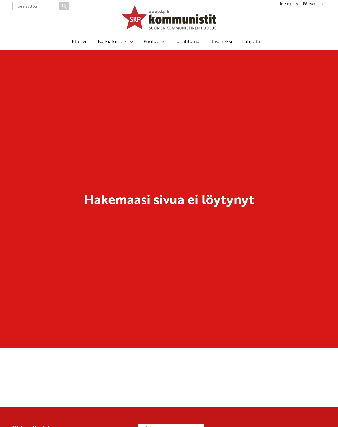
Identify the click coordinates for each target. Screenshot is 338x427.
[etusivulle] (169, 18)
